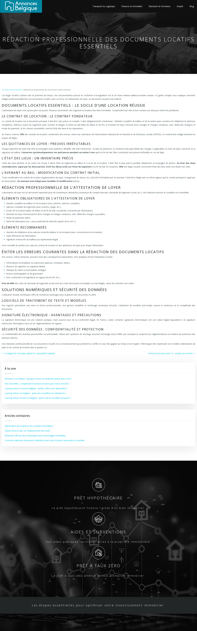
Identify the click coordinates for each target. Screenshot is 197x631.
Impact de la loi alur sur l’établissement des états (27, 430)
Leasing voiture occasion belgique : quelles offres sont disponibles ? (36, 388)
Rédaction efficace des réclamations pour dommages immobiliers (35, 435)
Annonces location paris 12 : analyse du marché (170, 353)
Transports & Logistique (103, 6)
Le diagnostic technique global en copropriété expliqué (29, 353)
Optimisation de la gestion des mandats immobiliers (29, 426)
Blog (192, 6)
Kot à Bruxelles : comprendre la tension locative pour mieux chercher (37, 383)
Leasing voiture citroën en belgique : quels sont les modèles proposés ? (38, 398)
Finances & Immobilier (131, 6)
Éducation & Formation (159, 6)
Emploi (180, 6)
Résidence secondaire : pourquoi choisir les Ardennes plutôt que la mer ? (38, 378)
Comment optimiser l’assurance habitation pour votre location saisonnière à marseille (45, 440)
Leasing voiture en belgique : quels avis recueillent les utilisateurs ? (35, 393)
